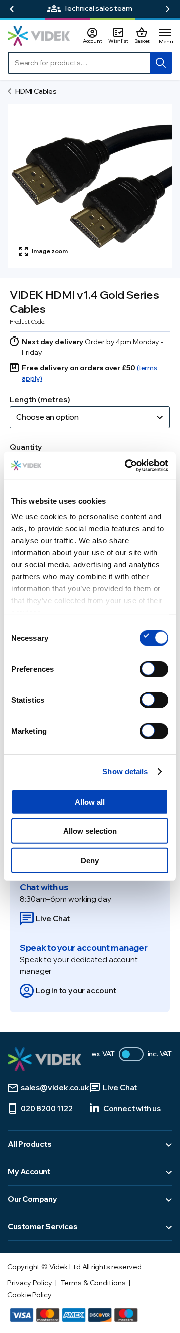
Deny (90, 860)
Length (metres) (40, 399)
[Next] (168, 9)
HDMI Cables (36, 91)
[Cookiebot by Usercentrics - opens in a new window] (127, 466)
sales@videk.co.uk (55, 1087)
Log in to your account (76, 991)
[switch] (154, 669)
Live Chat (53, 919)
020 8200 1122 (46, 1109)
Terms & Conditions (93, 1283)
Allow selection (90, 831)
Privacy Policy (30, 1283)
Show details (125, 772)
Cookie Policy (30, 1295)
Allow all (90, 802)
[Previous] (12, 9)
